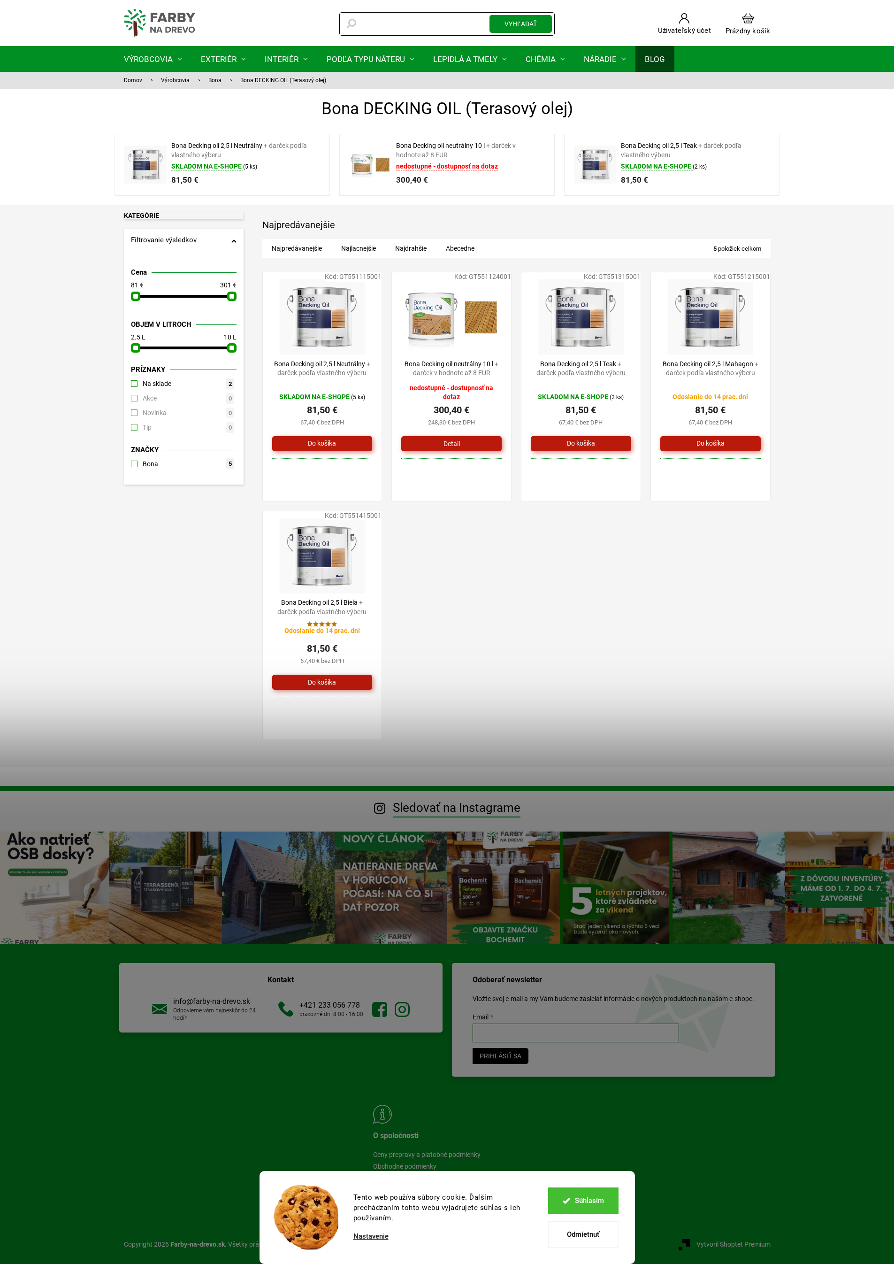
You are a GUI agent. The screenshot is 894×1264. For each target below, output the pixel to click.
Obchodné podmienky (404, 1166)
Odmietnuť (583, 1234)
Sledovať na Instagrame (456, 808)
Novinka (187, 412)
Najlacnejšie (358, 248)
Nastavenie (371, 1236)
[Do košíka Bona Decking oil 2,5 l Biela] (322, 682)
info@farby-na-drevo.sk (211, 1001)
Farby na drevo (379, 1009)
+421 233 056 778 (329, 1005)
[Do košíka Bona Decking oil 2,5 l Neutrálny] (322, 443)
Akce (187, 398)
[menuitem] (153, 59)
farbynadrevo (402, 1009)
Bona (187, 464)
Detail (451, 443)
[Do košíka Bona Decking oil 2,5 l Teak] (581, 443)
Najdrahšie (411, 248)
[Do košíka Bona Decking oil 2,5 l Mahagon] (710, 443)
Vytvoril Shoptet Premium (733, 1244)
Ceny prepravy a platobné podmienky (427, 1154)
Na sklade (187, 383)
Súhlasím (589, 1200)
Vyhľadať (520, 24)
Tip (187, 427)
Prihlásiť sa (500, 1056)
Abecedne (460, 248)
